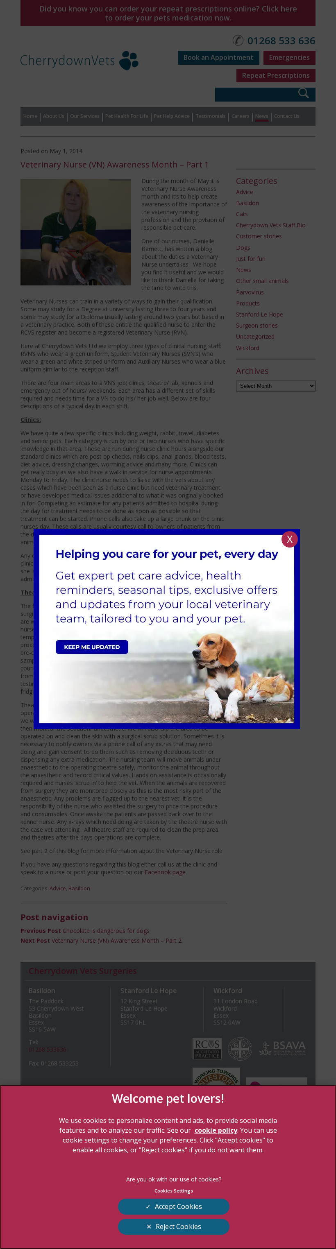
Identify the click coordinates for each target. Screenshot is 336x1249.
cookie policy (216, 1130)
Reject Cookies (178, 1226)
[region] (168, 1167)
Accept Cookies (178, 1206)
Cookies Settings (173, 1191)
